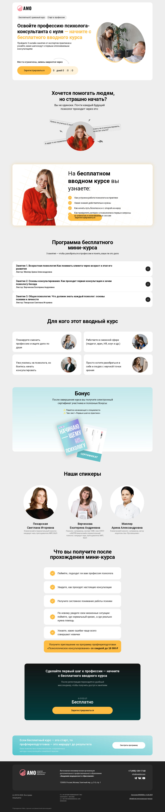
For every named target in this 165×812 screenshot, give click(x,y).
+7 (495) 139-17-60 (136, 771)
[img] (143, 778)
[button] (85, 217)
